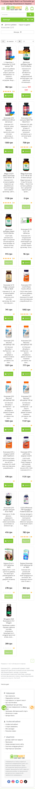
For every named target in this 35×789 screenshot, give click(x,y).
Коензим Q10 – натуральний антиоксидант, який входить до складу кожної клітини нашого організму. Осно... (26, 241)
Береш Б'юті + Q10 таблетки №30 (9, 565)
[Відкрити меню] (3, 8)
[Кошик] (32, 9)
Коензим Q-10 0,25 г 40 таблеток (26, 231)
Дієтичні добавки (11, 25)
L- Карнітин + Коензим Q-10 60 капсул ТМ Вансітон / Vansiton (8, 66)
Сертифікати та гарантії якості (15, 700)
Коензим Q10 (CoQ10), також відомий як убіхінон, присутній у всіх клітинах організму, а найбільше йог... (8, 131)
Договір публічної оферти (14, 740)
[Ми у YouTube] (21, 781)
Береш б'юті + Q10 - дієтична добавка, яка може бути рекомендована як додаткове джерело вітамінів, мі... (8, 575)
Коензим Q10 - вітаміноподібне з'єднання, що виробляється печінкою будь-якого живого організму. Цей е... (9, 186)
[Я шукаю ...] (30, 15)
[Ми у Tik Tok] (25, 781)
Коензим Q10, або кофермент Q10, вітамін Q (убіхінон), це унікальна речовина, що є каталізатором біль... (26, 131)
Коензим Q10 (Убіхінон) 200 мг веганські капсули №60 (8, 121)
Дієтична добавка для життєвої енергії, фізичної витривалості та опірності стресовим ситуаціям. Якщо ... (8, 74)
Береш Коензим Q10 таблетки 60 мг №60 (26, 565)
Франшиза (9, 742)
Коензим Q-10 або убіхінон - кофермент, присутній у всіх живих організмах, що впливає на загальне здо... (9, 520)
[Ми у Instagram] (13, 781)
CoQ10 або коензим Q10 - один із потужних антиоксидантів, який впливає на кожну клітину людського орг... (9, 241)
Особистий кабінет (11, 724)
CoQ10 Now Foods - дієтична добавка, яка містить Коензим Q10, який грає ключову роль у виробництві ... (8, 463)
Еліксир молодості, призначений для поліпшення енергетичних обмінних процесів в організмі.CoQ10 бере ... (26, 520)
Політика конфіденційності (14, 746)
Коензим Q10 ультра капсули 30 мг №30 (8, 509)
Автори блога (9, 715)
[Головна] (2, 25)
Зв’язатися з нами (11, 713)
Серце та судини (24, 25)
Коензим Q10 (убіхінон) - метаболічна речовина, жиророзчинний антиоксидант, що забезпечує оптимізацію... (26, 75)
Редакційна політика (12, 698)
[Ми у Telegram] (17, 781)
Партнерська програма (13, 749)
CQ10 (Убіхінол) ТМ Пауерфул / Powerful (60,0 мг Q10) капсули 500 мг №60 (26, 511)
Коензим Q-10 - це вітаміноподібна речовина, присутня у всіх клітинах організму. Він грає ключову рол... (8, 297)
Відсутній (8, 207)
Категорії (6, 20)
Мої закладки (9, 729)
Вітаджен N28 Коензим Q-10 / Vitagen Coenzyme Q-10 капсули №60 (8, 623)
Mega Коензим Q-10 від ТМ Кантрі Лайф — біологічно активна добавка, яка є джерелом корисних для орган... (26, 186)
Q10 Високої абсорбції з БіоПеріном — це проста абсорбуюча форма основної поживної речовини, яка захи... (8, 354)
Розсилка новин (10, 731)
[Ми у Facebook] (8, 781)
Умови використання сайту (14, 744)
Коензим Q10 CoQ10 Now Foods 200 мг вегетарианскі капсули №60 (26, 289)
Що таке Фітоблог (11, 702)
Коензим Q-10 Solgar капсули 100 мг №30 (8, 287)
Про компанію (10, 696)
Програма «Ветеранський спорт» (16, 711)
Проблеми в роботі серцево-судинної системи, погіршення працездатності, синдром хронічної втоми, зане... (8, 631)
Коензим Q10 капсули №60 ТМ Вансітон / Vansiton (26, 121)
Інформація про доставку (13, 705)
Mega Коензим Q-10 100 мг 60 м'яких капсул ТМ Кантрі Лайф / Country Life (26, 177)
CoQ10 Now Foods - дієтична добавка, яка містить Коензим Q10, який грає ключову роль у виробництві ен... (26, 296)
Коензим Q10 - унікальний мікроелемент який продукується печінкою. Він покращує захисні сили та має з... (26, 575)
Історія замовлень (11, 726)
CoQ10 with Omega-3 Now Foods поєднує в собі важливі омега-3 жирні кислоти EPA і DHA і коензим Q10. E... (26, 464)
